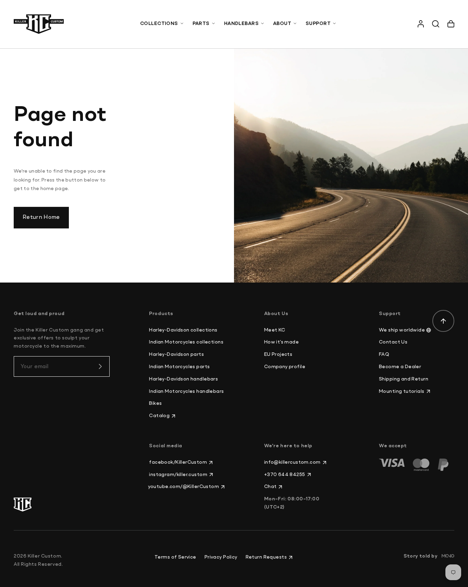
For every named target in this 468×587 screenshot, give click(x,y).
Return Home (41, 217)
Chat (270, 486)
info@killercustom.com (292, 462)
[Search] (435, 24)
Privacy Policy (221, 557)
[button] (162, 24)
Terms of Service (175, 557)
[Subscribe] (100, 366)
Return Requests (266, 557)
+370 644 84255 (284, 474)
